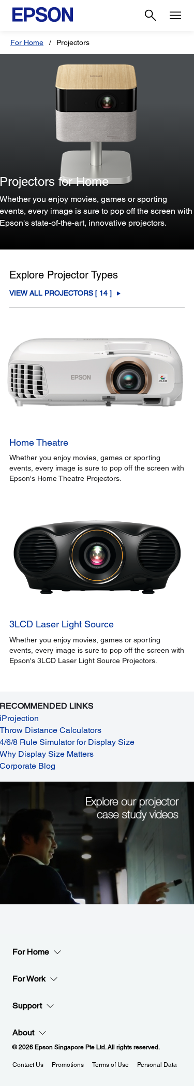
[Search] (150, 15)
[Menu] (175, 15)
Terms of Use (110, 1064)
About (23, 1032)
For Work (29, 979)
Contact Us (27, 1064)
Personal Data (157, 1064)
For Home (26, 42)
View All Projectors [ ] (60, 293)
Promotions (68, 1064)
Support (27, 1005)
